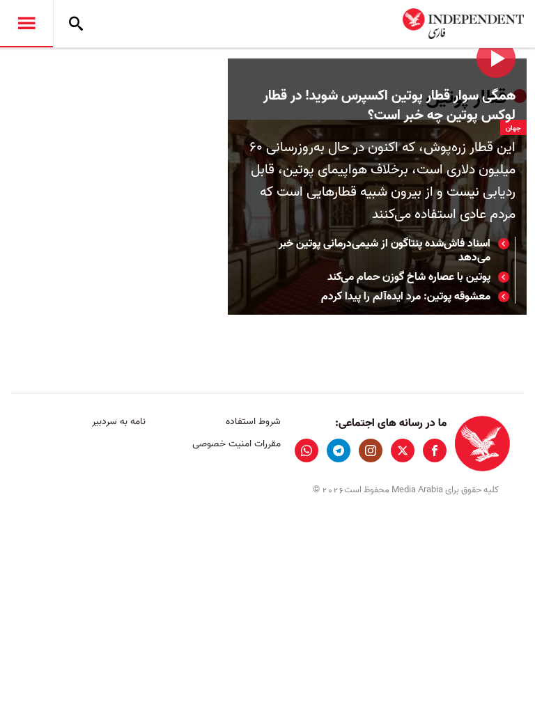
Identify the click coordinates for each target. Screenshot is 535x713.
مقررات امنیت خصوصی (236, 444)
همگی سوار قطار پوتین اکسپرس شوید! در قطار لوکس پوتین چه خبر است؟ (389, 105)
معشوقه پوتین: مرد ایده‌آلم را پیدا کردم (405, 297)
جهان (513, 128)
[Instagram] (370, 450)
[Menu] (26, 23)
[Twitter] (402, 450)
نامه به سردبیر (119, 422)
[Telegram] (338, 450)
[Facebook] (435, 450)
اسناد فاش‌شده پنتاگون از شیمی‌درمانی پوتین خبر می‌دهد (384, 251)
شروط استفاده (253, 422)
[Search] (76, 23)
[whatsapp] (306, 450)
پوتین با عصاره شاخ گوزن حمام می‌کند (408, 277)
